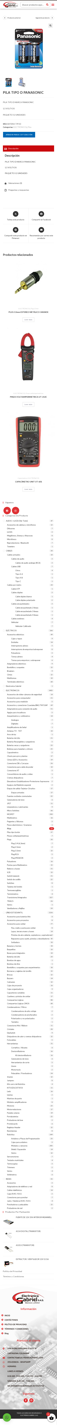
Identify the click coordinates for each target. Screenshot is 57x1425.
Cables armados (13, 555)
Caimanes (11, 982)
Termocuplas (12, 1164)
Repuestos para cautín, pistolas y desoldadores (30, 939)
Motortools (16, 1070)
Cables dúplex (17, 592)
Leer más (28, 320)
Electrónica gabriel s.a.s (29, 1415)
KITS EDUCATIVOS (15, 1088)
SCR (8, 872)
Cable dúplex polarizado (25, 600)
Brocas (10, 975)
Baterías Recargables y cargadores (21, 742)
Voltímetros (12, 1175)
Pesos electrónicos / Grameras (19, 825)
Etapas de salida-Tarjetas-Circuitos (21, 788)
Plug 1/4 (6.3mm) (18, 843)
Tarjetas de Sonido (14, 887)
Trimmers (11, 1167)
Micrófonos (11, 539)
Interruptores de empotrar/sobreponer (27, 649)
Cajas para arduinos (19, 1142)
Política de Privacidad (12, 1271)
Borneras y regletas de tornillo (19, 971)
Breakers (10, 671)
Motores (10, 1106)
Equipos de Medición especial (19, 785)
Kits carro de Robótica (16, 1084)
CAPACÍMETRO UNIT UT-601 (28, 481)
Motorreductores (14, 1109)
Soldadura (15, 942)
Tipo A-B (19, 578)
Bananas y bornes (14, 946)
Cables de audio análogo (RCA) (27, 563)
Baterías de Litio (13, 738)
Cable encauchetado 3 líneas (26, 611)
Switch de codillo (14, 879)
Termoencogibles (14, 890)
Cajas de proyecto (14, 985)
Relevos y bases (13, 869)
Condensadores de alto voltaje (23, 1011)
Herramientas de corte (20, 1062)
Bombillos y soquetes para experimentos (23, 967)
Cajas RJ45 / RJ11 (14, 1194)
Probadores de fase (15, 1120)
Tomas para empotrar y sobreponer (25, 660)
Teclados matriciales (15, 1160)
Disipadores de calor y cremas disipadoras (24, 1036)
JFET (9, 803)
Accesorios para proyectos (18, 920)
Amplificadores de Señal (16, 727)
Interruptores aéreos (19, 646)
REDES (8, 1179)
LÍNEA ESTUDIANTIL (14, 912)
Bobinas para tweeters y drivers (20, 749)
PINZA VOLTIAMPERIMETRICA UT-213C (28, 397)
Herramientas (12, 1043)
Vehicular (15, 622)
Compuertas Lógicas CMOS (18, 1003)
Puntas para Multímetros (17, 865)
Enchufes (14, 642)
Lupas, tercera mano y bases (22, 931)
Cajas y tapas (16, 638)
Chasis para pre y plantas (17, 756)
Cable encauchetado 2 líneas (26, 608)
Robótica (10, 1134)
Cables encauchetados (20, 604)
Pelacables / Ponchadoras (21, 1073)
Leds (9, 1091)
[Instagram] (15, 510)
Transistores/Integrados (17, 897)
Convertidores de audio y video (20, 774)
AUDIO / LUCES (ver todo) (17, 521)
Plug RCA (15, 854)
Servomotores (13, 1157)
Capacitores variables (16, 993)
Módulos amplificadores (17, 1102)
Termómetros (12, 894)
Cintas (9, 675)
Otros (17, 570)
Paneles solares (13, 1113)
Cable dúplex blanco (23, 596)
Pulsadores (15, 653)
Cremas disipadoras (15, 778)
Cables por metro (14, 585)
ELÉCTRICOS (11, 630)
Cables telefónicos (14, 1190)
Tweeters (11, 546)
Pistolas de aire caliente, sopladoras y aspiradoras (31, 935)
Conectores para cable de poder (20, 767)
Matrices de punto (14, 1098)
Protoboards (12, 1124)
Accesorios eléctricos (15, 634)
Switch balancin (13, 876)
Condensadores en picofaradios (24, 1015)
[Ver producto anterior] (5, 18)
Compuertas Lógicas (15, 1000)
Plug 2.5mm (16, 847)
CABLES (9, 551)
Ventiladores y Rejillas (16, 908)
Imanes (10, 1077)
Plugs (9, 839)
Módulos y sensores (19, 1146)
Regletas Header (13, 1127)
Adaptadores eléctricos (16, 664)
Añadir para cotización (19, 135)
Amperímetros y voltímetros (18, 716)
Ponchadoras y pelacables (17, 1204)
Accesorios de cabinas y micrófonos (21, 525)
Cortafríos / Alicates (19, 1048)
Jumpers (10, 1080)
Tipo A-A (19, 574)
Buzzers (10, 978)
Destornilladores (18, 1051)
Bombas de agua (13, 960)
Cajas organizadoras (15, 989)
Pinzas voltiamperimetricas (34, 393)
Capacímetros (22, 478)
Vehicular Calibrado (23, 626)
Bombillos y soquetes (15, 667)
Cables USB (15, 566)
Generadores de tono (15, 800)
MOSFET (10, 814)
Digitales (14, 724)
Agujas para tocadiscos (16, 712)
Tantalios (15, 1022)
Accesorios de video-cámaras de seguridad (24, 694)
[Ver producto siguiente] (52, 18)
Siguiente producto (43, 18)
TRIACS (10, 901)
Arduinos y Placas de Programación (25, 1138)
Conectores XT (13, 770)
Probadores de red (14, 1208)
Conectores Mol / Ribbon (17, 1025)
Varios (9, 905)
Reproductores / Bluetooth (18, 543)
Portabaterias (12, 1116)
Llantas (10, 1095)
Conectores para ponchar (17, 1197)
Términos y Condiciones (13, 1276)
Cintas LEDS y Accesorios (17, 760)
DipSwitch (11, 1033)
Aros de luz (11, 734)
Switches (10, 883)
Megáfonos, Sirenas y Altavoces (20, 536)
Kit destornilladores (23, 1055)
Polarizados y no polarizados (23, 1018)
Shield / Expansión (18, 1149)
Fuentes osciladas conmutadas (19, 796)
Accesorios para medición (17, 701)
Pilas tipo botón (13, 832)
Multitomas (11, 678)
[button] (53, 4)
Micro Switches (13, 810)
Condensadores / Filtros (17, 1007)
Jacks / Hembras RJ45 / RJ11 (19, 1201)
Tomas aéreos (17, 657)
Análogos (15, 720)
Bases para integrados (16, 953)
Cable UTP (15, 589)
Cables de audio (17, 559)
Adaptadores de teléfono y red (19, 1186)
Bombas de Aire (13, 964)
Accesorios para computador (19, 698)
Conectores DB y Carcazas (17, 763)
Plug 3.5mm (34, 308)
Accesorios (11, 1183)
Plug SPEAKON (17, 858)
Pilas (29, 127)
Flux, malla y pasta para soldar (23, 928)
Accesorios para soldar (16, 924)
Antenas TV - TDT (14, 731)
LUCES (9, 532)
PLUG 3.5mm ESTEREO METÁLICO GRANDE (28, 312)
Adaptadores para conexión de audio (22, 709)
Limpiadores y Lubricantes (17, 807)
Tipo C (18, 581)
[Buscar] (47, 4)
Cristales (10, 1029)
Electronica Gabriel (13, 686)
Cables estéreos (17, 619)
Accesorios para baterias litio (19, 916)
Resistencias (12, 1131)
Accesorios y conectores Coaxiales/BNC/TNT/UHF (27, 705)
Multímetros (12, 818)
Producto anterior (14, 18)
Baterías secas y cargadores (18, 745)
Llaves (13, 1066)
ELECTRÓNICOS (20, 127)
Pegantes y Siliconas (15, 821)
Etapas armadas (17, 792)
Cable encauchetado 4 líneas (26, 615)
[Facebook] (7, 510)
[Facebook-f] (26, 1400)
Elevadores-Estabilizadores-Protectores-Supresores (28, 781)
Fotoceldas (11, 1040)
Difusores (11, 528)
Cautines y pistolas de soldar (18, 996)
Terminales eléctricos (15, 682)
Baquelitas (11, 949)
